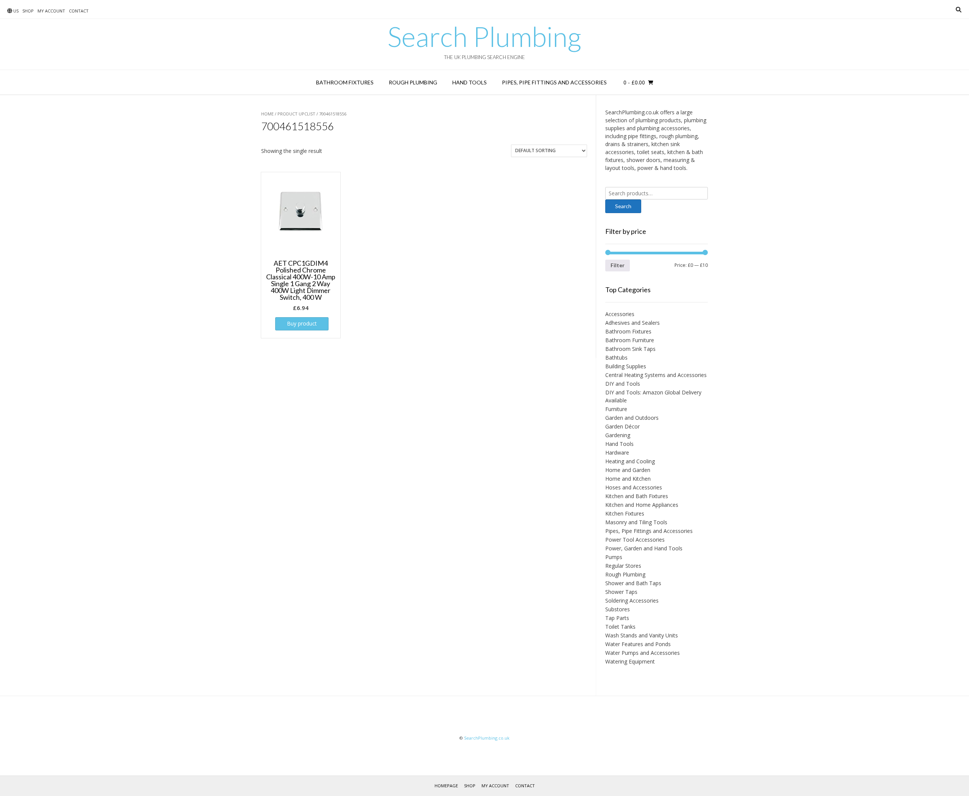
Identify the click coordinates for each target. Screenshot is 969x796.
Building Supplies (625, 366)
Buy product (302, 323)
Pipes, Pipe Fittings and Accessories (554, 82)
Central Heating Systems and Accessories (656, 375)
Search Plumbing (484, 36)
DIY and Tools (622, 383)
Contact (79, 11)
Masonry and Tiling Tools (636, 522)
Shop (28, 11)
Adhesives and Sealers (632, 322)
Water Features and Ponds (638, 644)
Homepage (446, 785)
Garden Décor (622, 426)
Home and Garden (627, 470)
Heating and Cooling (630, 461)
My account (51, 11)
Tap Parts (617, 618)
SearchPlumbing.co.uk (486, 738)
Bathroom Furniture (629, 340)
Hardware (617, 452)
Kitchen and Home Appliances (641, 504)
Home (267, 114)
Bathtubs (616, 357)
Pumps (613, 557)
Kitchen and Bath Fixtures (636, 496)
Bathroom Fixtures (345, 82)
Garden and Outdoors (632, 417)
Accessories (619, 314)
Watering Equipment (630, 661)
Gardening (617, 435)
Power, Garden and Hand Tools (643, 548)
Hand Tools (469, 82)
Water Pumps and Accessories (642, 652)
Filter (618, 265)
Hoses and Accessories (633, 487)
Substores (617, 609)
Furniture (616, 409)
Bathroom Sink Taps (630, 348)
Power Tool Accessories (635, 539)
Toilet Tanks (620, 626)
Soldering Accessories (632, 600)
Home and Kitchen (628, 478)
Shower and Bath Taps (633, 583)
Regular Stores (623, 565)
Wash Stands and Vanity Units (641, 635)
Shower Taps (621, 591)
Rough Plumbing (413, 82)
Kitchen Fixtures (624, 513)
